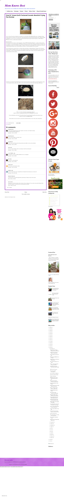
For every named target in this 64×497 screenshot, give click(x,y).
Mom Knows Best (15, 5)
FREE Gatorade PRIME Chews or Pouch (54, 357)
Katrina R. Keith (10, 176)
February (51, 435)
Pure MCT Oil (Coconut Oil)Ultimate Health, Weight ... (54, 367)
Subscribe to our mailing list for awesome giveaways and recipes (54, 15)
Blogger (26, 464)
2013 (50, 347)
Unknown (9, 164)
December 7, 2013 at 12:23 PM (12, 138)
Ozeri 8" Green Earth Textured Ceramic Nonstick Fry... (54, 407)
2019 (50, 338)
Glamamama (10, 129)
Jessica (9, 147)
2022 (50, 333)
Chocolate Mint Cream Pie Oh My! (54, 355)
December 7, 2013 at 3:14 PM (12, 150)
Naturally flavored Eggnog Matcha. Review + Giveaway (54, 350)
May (51, 431)
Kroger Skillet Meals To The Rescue (54, 383)
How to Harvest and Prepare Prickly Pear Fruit (55, 313)
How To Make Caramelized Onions (54, 417)
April (51, 432)
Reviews (9, 124)
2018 (50, 339)
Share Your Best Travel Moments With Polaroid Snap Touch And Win (55, 320)
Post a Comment (9, 187)
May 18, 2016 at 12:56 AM (12, 178)
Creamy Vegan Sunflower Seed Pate (54, 409)
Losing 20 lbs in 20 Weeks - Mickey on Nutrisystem (54, 353)
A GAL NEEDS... (10, 153)
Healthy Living (10, 11)
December (51, 348)
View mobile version (26, 194)
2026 (50, 327)
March (51, 434)
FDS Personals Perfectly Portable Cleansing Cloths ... (54, 381)
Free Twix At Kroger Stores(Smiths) (53, 371)
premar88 (9, 141)
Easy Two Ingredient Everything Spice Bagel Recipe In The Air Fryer (55, 308)
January (51, 437)
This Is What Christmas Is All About (54, 362)
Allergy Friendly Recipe (41, 11)
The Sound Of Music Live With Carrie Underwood (54, 415)
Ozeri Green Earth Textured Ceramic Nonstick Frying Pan (29, 38)
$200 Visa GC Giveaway (53, 369)
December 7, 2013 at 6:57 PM (12, 161)
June (51, 429)
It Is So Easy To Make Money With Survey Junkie (55, 294)
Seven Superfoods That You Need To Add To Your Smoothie (55, 289)
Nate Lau (9, 181)
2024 (50, 330)
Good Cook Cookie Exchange (54, 374)
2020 (50, 336)
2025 (50, 328)
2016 (50, 342)
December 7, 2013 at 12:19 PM (12, 132)
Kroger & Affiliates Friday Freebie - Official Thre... (54, 388)
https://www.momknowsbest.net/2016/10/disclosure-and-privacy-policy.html (15, 461)
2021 (50, 335)
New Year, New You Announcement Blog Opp (54, 393)
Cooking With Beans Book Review (54, 390)
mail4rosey (9, 170)
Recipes (21, 11)
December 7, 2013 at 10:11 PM (12, 167)
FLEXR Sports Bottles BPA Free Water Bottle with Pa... (54, 400)
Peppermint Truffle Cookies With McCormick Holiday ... (54, 395)
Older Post (44, 192)
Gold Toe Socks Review (53, 413)
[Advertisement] (53, 236)
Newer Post (7, 192)
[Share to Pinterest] (20, 123)
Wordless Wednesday (53, 376)
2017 (50, 341)
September (51, 425)
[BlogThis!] (17, 123)
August (51, 426)
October (51, 423)
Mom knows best (4, 495)
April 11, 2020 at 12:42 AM (12, 185)
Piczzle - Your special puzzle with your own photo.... (54, 364)
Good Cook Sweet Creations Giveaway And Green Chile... (54, 411)
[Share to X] (18, 123)
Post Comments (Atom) (12, 196)
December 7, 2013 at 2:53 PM (12, 144)
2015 (50, 344)
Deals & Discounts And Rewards (52, 255)
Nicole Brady (10, 135)
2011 (50, 440)
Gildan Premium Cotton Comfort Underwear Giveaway (54, 386)
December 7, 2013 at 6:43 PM (12, 155)
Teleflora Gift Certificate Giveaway (53, 317)
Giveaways (16, 11)
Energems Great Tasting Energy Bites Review (54, 420)
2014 (50, 345)
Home (26, 192)
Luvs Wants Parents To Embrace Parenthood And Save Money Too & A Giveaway (55, 304)
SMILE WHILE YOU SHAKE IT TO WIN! (54, 402)
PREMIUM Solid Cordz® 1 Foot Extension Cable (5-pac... (54, 378)
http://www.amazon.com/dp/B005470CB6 (26, 116)
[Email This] (16, 123)
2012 (50, 439)
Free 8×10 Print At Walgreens (54, 373)
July (51, 428)
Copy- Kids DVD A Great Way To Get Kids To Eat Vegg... (54, 404)
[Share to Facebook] (19, 123)
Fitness (26, 11)
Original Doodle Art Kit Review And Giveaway (54, 360)
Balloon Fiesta (32, 11)
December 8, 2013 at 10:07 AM (12, 173)
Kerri (9, 158)
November (51, 422)
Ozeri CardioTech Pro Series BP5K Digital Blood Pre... (54, 397)
